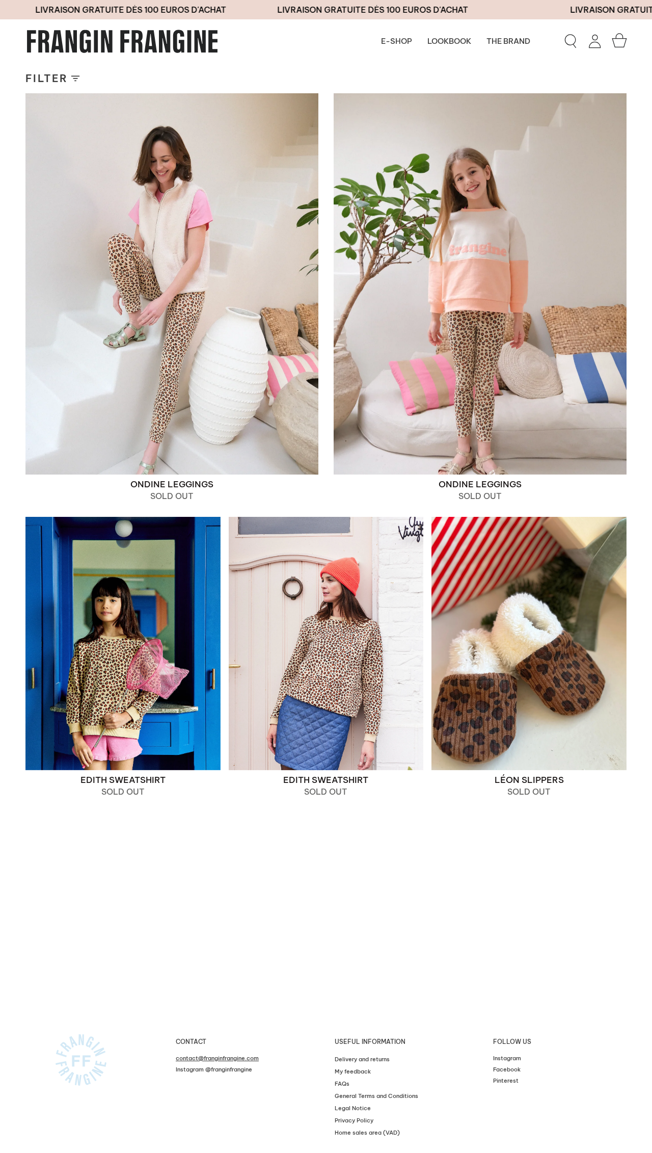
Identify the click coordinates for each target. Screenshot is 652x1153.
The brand (508, 41)
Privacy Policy (354, 1120)
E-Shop (396, 41)
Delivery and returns (362, 1059)
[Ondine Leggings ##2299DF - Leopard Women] (171, 284)
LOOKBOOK (449, 41)
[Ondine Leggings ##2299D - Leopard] (480, 284)
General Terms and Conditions (376, 1095)
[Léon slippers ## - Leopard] (529, 643)
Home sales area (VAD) (367, 1132)
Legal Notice (353, 1108)
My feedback (353, 1071)
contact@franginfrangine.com (217, 1058)
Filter (46, 78)
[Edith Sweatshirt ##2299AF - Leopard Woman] (326, 643)
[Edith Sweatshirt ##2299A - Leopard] (123, 643)
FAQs (342, 1083)
